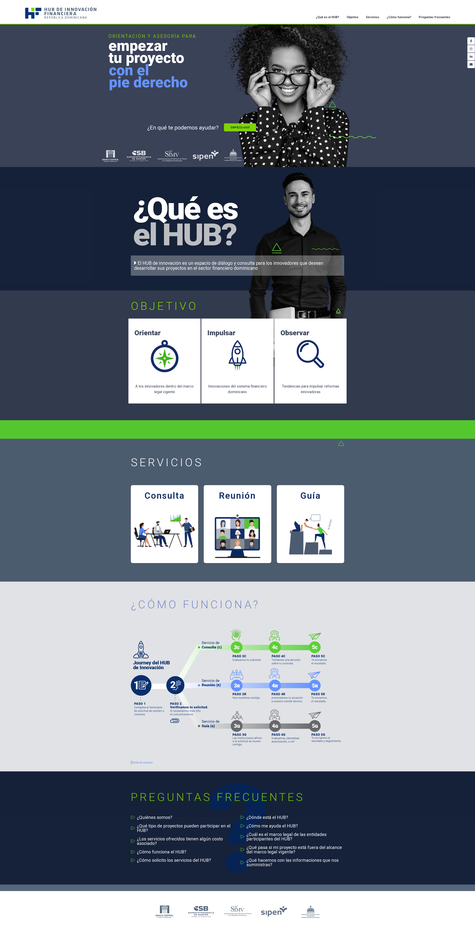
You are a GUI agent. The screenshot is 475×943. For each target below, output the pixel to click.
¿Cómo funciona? (399, 17)
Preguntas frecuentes (434, 17)
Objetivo (352, 17)
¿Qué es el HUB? (327, 17)
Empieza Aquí (240, 127)
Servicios (372, 17)
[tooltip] (471, 41)
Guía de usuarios (143, 762)
